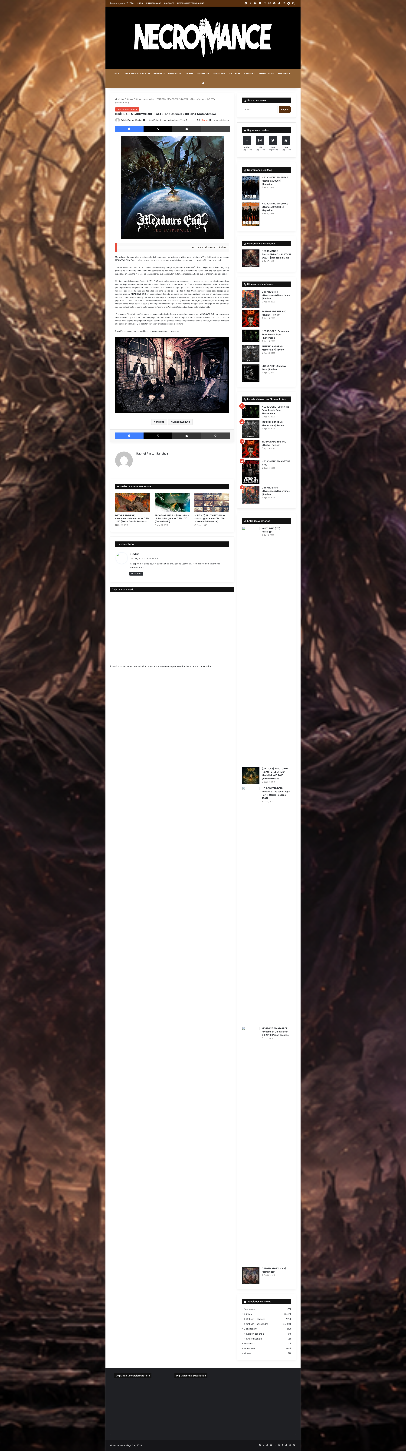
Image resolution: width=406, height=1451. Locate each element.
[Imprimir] (215, 129)
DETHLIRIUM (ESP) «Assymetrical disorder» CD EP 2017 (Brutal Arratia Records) (132, 518)
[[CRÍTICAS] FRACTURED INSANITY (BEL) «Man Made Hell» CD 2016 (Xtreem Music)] (250, 775)
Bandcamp (249, 1309)
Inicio (140, 3)
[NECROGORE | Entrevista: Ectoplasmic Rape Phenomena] (250, 336)
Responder (136, 573)
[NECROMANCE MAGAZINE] (203, 37)
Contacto (169, 3)
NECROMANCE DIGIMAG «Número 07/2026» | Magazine (275, 207)
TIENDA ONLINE (266, 73)
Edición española (255, 1333)
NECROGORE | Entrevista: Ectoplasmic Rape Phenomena (275, 334)
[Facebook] (129, 129)
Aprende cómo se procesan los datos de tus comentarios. (183, 666)
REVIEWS (158, 73)
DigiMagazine (251, 1328)
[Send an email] (144, 120)
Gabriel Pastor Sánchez (132, 120)
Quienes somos (153, 3)
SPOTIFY (233, 73)
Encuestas (249, 1343)
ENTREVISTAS (174, 73)
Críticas (128, 99)
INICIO (117, 73)
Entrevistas (249, 1348)
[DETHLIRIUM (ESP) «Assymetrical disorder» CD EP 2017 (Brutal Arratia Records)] (132, 502)
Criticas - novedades (144, 99)
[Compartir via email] (186, 129)
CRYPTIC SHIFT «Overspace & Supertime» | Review (276, 295)
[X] (158, 129)
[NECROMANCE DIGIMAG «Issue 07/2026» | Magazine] (250, 188)
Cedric (134, 554)
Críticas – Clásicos (255, 1319)
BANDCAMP (219, 73)
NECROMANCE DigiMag (136, 73)
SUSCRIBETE (284, 73)
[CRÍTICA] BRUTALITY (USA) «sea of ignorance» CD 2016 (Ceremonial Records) (209, 518)
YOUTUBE (248, 73)
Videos (247, 1353)
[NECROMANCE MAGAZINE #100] (250, 472)
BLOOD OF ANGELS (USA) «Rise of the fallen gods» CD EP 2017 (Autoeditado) (172, 518)
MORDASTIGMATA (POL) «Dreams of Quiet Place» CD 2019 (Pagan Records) (276, 1031)
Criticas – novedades (257, 1324)
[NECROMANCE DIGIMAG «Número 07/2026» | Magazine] (250, 214)
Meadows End (181, 421)
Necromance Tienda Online (190, 3)
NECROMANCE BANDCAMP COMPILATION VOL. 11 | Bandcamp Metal (276, 254)
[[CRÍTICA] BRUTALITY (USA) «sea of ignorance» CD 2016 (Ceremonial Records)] (211, 502)
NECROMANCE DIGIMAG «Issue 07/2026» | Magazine (275, 180)
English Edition (254, 1338)
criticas (159, 421)
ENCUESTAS (203, 73)
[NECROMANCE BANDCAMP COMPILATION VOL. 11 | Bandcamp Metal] (250, 258)
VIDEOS (189, 73)
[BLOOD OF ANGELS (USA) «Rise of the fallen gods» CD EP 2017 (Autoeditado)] (172, 502)
